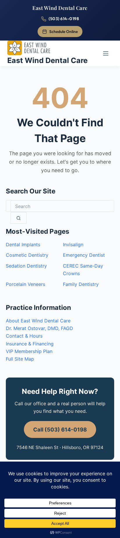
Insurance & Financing (30, 344)
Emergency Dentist (84, 255)
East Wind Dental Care (60, 7)
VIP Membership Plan (29, 351)
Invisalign (73, 244)
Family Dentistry (81, 284)
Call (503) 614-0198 (60, 429)
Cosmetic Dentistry (27, 255)
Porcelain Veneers (25, 284)
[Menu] (106, 53)
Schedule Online (63, 31)
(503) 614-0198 (64, 18)
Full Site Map (20, 359)
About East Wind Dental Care (38, 321)
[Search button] (18, 218)
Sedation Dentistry (26, 266)
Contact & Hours (24, 336)
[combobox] (60, 206)
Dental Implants (23, 244)
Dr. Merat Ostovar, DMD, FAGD (39, 328)
